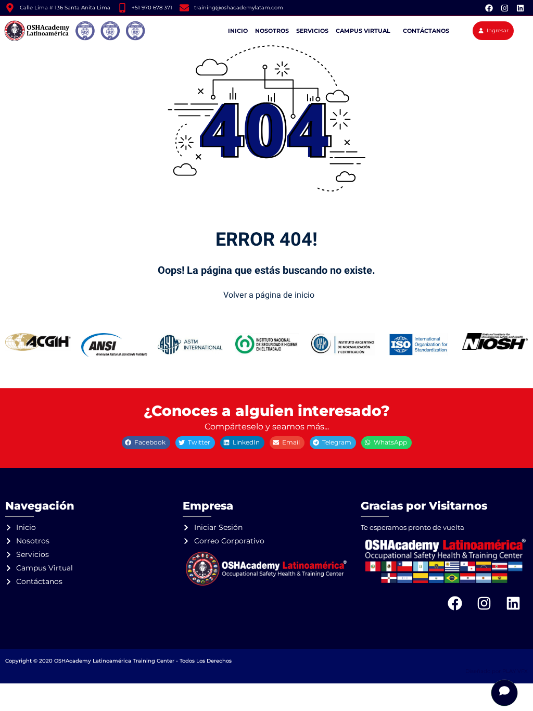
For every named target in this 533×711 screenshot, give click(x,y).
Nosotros (272, 30)
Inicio (238, 30)
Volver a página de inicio (268, 295)
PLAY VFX (515, 671)
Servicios (312, 30)
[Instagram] (504, 8)
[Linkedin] (520, 8)
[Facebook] (489, 8)
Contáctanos (426, 30)
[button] (146, 442)
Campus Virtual (363, 30)
